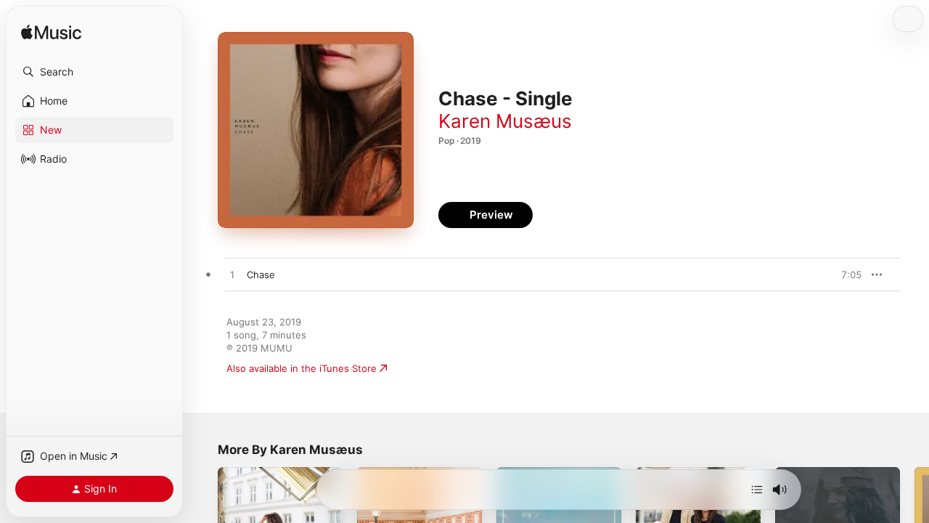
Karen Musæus (505, 121)
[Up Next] (757, 489)
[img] (51, 33)
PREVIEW (846, 274)
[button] (94, 72)
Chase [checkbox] (261, 274)
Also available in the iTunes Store (301, 368)
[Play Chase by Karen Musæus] (232, 275)
